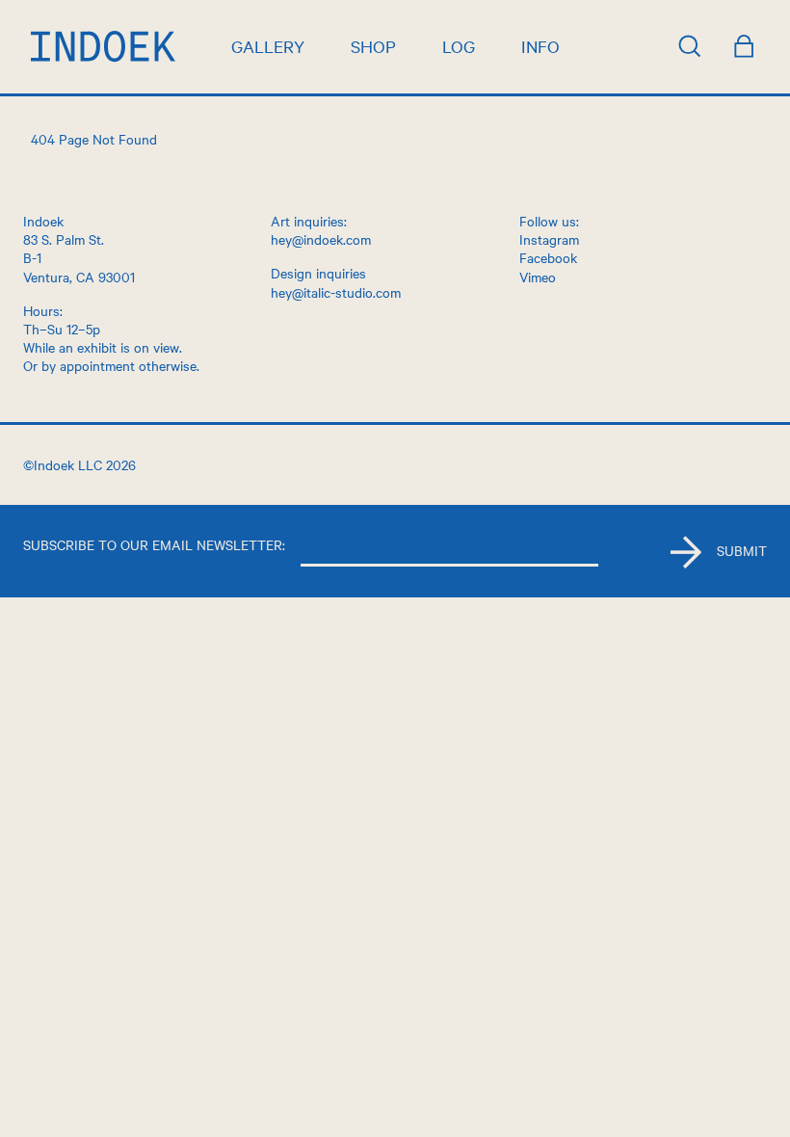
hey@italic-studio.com (336, 292)
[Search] (689, 46)
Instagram (549, 239)
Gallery (267, 46)
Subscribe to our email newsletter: (154, 545)
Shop (373, 46)
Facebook (548, 257)
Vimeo (537, 276)
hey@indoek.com (321, 239)
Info (540, 46)
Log (458, 46)
